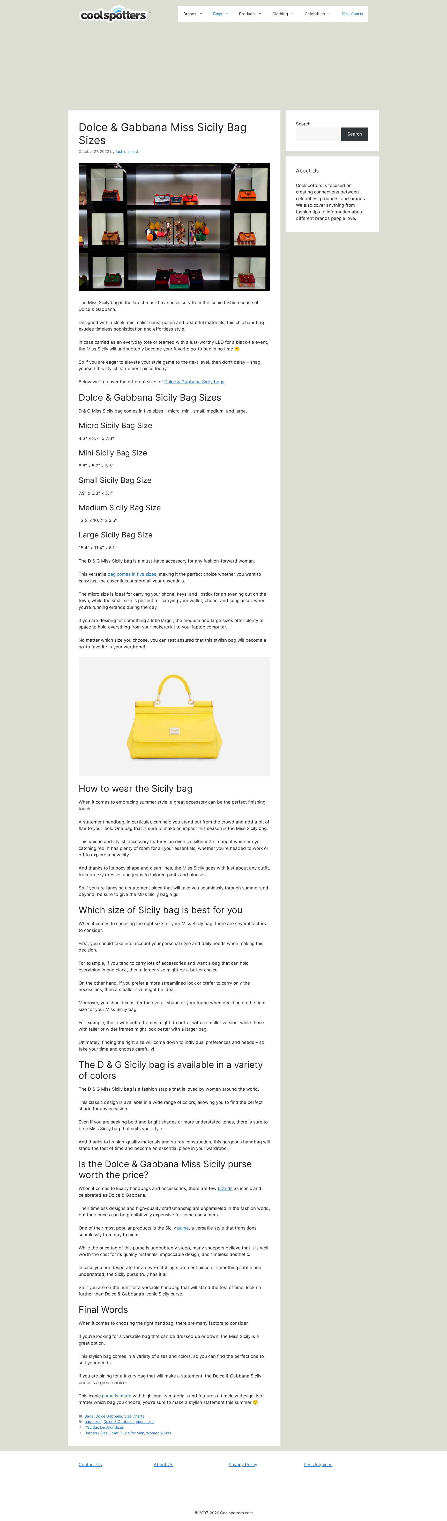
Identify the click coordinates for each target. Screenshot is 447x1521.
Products (247, 13)
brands (225, 1188)
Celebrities (315, 13)
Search (303, 123)
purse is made (116, 1395)
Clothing (280, 13)
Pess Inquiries (318, 1464)
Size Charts (352, 13)
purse (183, 1228)
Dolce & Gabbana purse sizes (128, 1421)
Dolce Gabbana (108, 1416)
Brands (189, 13)
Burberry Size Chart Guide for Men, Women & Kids (128, 1433)
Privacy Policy (243, 1464)
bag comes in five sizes (132, 574)
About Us (163, 1464)
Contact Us (90, 1464)
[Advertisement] (223, 66)
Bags (217, 13)
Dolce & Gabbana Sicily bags (194, 381)
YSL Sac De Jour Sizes (104, 1427)
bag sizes (93, 1421)
